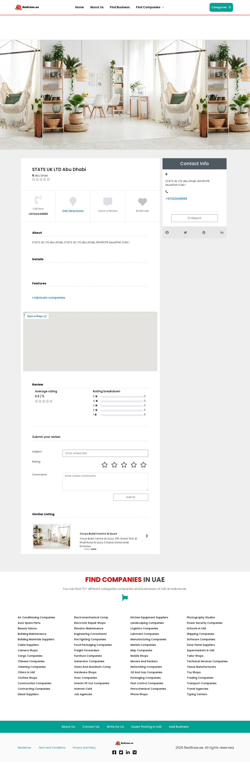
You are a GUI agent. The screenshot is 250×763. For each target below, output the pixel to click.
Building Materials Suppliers (36, 639)
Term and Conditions (52, 747)
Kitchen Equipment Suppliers (149, 617)
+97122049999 (176, 199)
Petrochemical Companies (148, 689)
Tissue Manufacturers (201, 667)
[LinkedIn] (128, 752)
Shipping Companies (200, 634)
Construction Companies (34, 683)
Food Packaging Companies (93, 645)
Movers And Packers (144, 661)
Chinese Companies (31, 661)
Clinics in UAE (26, 672)
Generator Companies (89, 661)
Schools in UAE (196, 628)
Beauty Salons (27, 628)
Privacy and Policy (84, 747)
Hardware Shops (85, 672)
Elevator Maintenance (88, 628)
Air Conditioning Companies (36, 617)
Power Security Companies (205, 623)
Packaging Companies (145, 678)
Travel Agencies (197, 689)
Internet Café (83, 689)
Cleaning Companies (32, 667)
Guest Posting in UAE (146, 727)
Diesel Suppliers (28, 694)
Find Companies (148, 7)
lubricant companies (49, 298)
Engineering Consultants (90, 634)
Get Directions (73, 211)
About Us (97, 7)
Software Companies (201, 639)
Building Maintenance (32, 634)
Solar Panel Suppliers (201, 645)
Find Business (120, 7)
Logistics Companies (144, 628)
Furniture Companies (88, 656)
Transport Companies (202, 683)
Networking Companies (146, 667)
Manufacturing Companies (148, 639)
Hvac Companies (85, 678)
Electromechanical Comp (91, 617)
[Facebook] (114, 752)
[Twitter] (121, 752)
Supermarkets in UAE (200, 650)
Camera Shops (28, 650)
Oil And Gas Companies (146, 672)
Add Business (179, 727)
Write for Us (115, 727)
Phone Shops (139, 694)
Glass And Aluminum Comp (92, 667)
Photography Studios (201, 617)
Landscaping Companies (147, 623)
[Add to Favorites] (142, 204)
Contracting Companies (34, 689)
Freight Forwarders (86, 650)
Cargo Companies (30, 656)
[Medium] (134, 752)
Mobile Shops (139, 656)
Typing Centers (197, 694)
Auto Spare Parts (29, 623)
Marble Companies (143, 645)
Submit (130, 497)
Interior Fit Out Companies (91, 683)
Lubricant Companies (144, 634)
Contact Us (90, 727)
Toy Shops (194, 672)
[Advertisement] (80, 24)
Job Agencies (83, 694)
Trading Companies (200, 678)
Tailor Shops (195, 656)
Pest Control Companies (146, 683)
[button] (150, 7)
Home (79, 7)
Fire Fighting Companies (90, 639)
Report (196, 218)
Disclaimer (24, 747)
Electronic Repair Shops (90, 623)
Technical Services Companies (207, 661)
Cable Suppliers (28, 645)
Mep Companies (141, 650)
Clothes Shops (27, 678)
